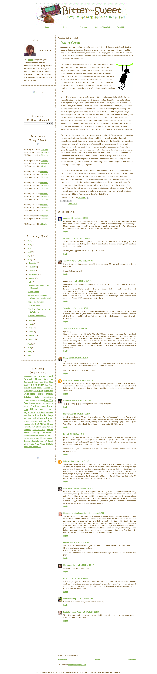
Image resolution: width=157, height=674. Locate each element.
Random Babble (29, 435)
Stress (43, 438)
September (33, 274)
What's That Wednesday (32, 447)
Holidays (41, 412)
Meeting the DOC (31, 424)
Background (28, 382)
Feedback (39, 403)
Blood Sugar (37, 384)
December (33, 263)
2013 (29, 256)
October (32, 270)
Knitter (30, 59)
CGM (33, 387)
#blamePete (28, 376)
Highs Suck (29, 412)
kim (64, 434)
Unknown (66, 461)
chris (65, 578)
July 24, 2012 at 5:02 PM (80, 414)
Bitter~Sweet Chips (41, 382)
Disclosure (84, 27)
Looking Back (37, 421)
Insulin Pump (46, 415)
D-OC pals (38, 390)
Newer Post (62, 659)
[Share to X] (66, 201)
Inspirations (33, 415)
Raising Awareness (43, 432)
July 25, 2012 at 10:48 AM (77, 578)
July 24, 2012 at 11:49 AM (77, 218)
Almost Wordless (44, 379)
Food (33, 406)
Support (50, 438)
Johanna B (67, 400)
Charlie (39, 388)
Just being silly (42, 418)
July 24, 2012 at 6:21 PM (94, 513)
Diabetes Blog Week (102, 27)
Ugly (26, 443)
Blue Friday (49, 385)
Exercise (28, 403)
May (30, 324)
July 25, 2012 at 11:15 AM (83, 598)
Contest (47, 388)
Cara (65, 218)
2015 (29, 248)
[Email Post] (88, 198)
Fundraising (41, 406)
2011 (29, 344)
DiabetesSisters (48, 397)
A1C (35, 376)
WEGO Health (46, 443)
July (30, 282)
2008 (29, 355)
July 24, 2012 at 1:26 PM (78, 308)
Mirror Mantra (29, 427)
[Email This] (61, 201)
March (31, 331)
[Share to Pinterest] (70, 201)
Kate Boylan (68, 488)
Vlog (37, 444)
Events (48, 400)
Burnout (27, 388)
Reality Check (70, 43)
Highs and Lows (41, 409)
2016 (29, 244)
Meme (43, 423)
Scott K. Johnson (69, 612)
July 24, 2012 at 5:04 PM (76, 434)
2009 (29, 351)
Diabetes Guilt (31, 397)
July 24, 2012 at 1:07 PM (82, 281)
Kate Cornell (68, 380)
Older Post (132, 659)
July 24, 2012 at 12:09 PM (82, 261)
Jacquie (66, 238)
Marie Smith (68, 598)
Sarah (65, 308)
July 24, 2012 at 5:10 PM (80, 461)
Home (46, 27)
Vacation (32, 444)
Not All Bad (39, 429)
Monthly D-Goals (40, 427)
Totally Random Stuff (39, 441)
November (33, 267)
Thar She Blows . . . (35, 305)
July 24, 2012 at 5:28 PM (83, 488)
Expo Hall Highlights (36, 302)
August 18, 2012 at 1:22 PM (88, 612)
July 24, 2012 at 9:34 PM (85, 565)
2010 (29, 347)
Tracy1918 (67, 261)
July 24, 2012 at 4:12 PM (81, 400)
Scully (65, 358)
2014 (29, 252)
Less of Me (28, 421)
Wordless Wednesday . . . (37, 315)
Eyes (34, 403)
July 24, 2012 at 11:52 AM (79, 238)
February (32, 335)
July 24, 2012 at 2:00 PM (77, 328)
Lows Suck (72, 204)
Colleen (66, 542)
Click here (44, 149)
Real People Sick (41, 435)
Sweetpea (27, 441)
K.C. (51, 418)
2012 (29, 259)
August (32, 278)
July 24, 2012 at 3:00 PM (83, 380)
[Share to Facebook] (68, 201)
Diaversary (28, 400)
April (31, 328)
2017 (29, 241)
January (32, 339)
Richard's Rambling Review (73, 513)
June (31, 320)
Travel (50, 441)
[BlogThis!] (64, 201)
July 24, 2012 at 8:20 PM (79, 542)
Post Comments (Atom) (77, 665)
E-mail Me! (121, 27)
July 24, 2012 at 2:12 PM (78, 358)
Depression (48, 390)
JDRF (33, 418)
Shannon (66, 414)
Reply (65, 231)
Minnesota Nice (69, 565)
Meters (50, 424)
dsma (42, 400)
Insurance (27, 418)
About (65, 27)
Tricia (65, 328)
